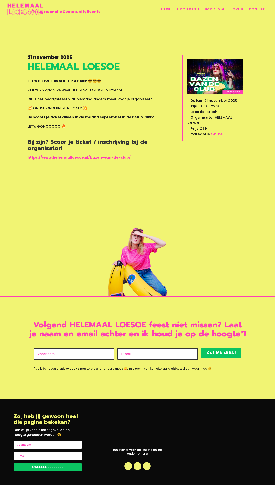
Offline (217, 134)
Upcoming (188, 9)
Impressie (216, 9)
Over (238, 9)
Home (166, 9)
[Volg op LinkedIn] (137, 466)
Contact (259, 9)
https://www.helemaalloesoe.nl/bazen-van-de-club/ (79, 157)
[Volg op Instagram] (128, 466)
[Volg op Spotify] (147, 466)
